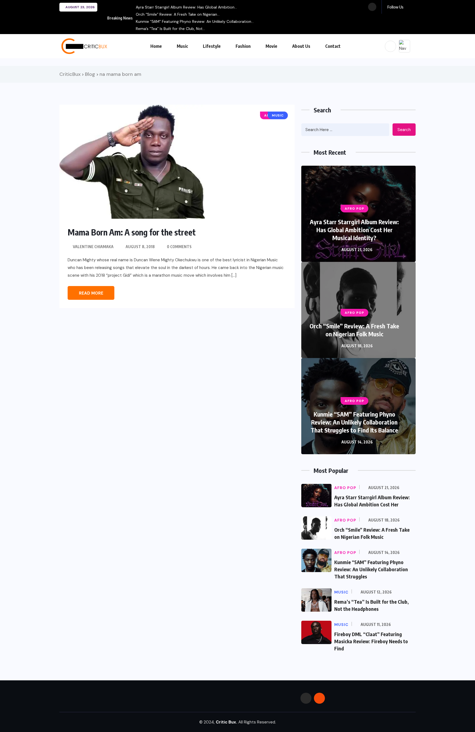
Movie (271, 46)
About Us (301, 46)
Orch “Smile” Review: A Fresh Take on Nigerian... (178, 14)
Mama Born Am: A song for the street (132, 232)
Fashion (243, 46)
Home (156, 46)
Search (404, 129)
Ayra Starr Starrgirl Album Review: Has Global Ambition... (186, 7)
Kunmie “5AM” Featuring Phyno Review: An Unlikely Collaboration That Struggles (371, 569)
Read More (91, 293)
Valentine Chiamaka (93, 246)
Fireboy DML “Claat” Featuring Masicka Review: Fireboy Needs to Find (371, 641)
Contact (333, 46)
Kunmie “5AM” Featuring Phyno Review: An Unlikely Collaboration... (195, 21)
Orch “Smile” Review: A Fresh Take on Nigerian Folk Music (354, 330)
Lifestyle (212, 46)
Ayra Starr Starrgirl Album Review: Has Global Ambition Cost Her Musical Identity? (354, 230)
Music (182, 46)
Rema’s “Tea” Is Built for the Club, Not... (170, 28)
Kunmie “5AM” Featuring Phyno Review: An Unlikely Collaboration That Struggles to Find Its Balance (354, 422)
